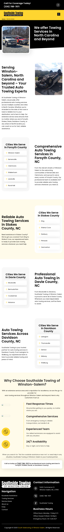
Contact (5, 510)
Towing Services (8, 498)
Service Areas (7, 501)
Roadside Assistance (9, 496)
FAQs (3, 507)
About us (5, 504)
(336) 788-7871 (23, 463)
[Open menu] (58, 14)
